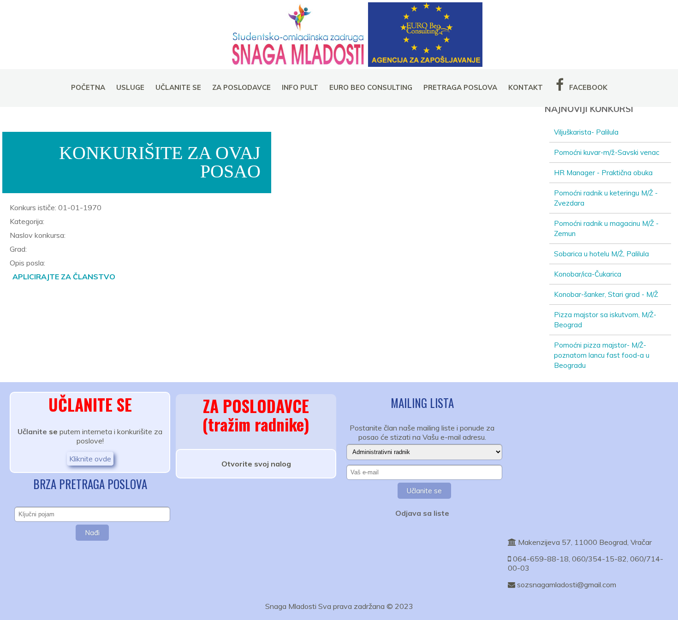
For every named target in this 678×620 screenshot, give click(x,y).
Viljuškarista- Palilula (586, 132)
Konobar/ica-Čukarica (587, 274)
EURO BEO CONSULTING (370, 87)
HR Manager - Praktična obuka (603, 172)
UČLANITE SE (178, 87)
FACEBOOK (587, 87)
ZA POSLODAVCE (241, 87)
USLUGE (130, 87)
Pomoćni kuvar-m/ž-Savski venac (606, 152)
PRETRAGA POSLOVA (460, 87)
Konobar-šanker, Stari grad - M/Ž (606, 294)
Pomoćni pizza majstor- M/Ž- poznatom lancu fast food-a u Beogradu (601, 355)
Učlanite (32, 431)
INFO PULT (300, 87)
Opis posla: (27, 262)
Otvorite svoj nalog (256, 463)
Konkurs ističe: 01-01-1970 (55, 207)
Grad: (18, 249)
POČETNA (88, 87)
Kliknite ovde (90, 458)
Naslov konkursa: (37, 235)
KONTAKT (525, 87)
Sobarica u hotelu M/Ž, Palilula (601, 253)
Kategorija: (27, 221)
